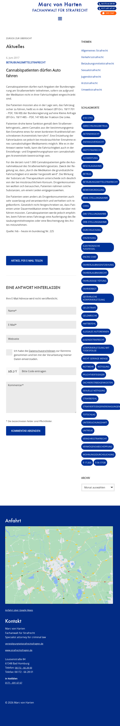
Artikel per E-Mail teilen (27, 260)
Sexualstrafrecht (91, 70)
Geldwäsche (90, 315)
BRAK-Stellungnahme (95, 197)
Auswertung (90, 157)
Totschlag (89, 414)
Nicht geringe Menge (95, 358)
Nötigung (103, 366)
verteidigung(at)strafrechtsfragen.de (24, 643)
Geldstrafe (89, 307)
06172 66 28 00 (108, 4)
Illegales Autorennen (96, 331)
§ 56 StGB (100, 462)
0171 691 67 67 (108, 9)
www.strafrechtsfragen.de (18, 650)
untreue (88, 430)
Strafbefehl (90, 398)
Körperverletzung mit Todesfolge (96, 349)
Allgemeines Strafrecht (94, 50)
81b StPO (88, 117)
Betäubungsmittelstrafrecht (97, 63)
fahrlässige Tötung (94, 280)
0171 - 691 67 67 (13, 682)
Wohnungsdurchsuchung (98, 454)
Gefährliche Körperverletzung (94, 298)
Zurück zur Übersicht (19, 38)
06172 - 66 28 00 (23, 667)
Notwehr (88, 366)
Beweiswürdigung (93, 189)
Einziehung (89, 237)
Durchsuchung (92, 229)
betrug (87, 173)
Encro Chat (89, 256)
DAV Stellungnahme (94, 213)
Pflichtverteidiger (94, 374)
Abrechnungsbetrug (95, 125)
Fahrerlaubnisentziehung (98, 264)
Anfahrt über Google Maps (19, 610)
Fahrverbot (90, 288)
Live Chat (110, 13)
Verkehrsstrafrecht (92, 57)
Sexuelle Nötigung (94, 390)
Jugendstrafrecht (91, 76)
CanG (86, 205)
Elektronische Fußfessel (91, 247)
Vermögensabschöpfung (97, 446)
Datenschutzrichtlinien (42, 351)
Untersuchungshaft (95, 422)
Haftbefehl (89, 323)
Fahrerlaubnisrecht (95, 272)
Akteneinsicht (91, 133)
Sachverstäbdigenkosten (98, 382)
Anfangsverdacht (93, 141)
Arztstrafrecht (89, 83)
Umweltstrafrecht (91, 89)
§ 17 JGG (87, 462)
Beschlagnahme (92, 165)
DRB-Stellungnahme (95, 221)
